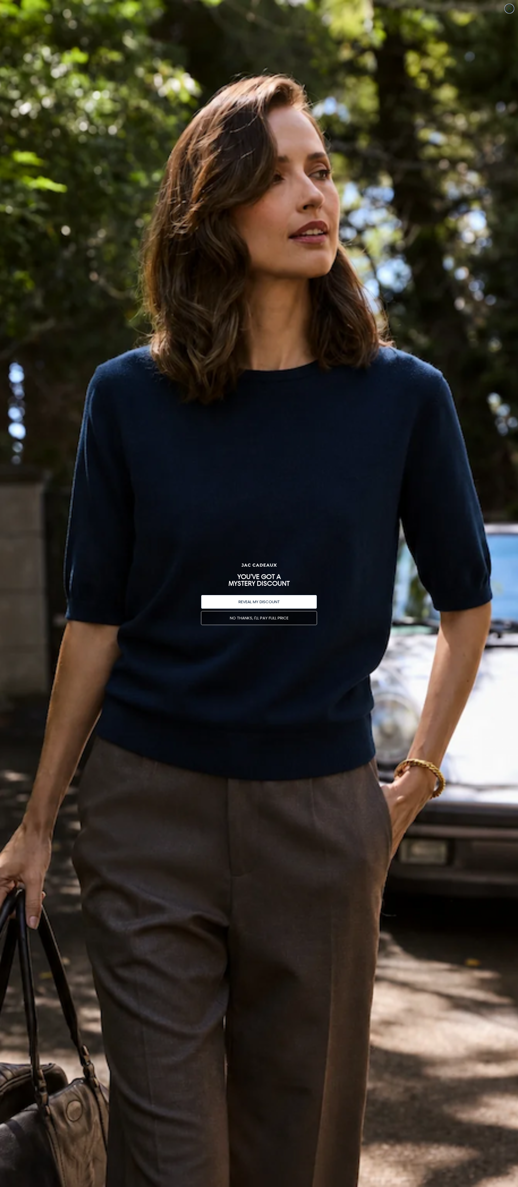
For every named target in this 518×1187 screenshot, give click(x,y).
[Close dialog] (509, 8)
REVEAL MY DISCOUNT (259, 602)
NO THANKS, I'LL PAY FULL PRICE (259, 618)
